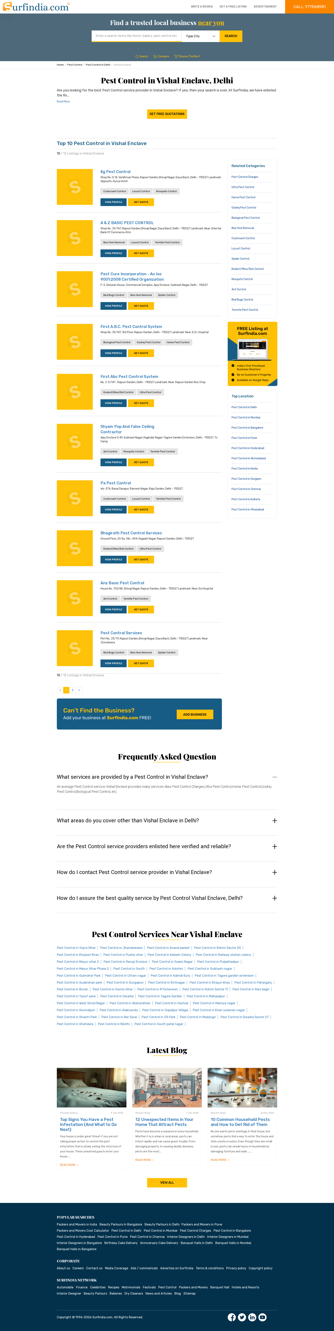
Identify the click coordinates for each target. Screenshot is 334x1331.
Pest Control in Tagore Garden (160, 996)
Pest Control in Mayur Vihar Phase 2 (83, 968)
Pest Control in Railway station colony (223, 955)
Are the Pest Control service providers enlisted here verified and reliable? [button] (144, 846)
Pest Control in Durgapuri (125, 982)
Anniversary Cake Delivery (159, 1243)
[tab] (167, 788)
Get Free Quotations (167, 114)
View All (167, 1182)
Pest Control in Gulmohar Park (79, 975)
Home (60, 64)
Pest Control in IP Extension (157, 989)
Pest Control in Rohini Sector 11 (205, 989)
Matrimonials (131, 1287)
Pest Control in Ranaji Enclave (125, 962)
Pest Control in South (129, 968)
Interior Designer (69, 1293)
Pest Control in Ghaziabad (248, 509)
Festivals (149, 1287)
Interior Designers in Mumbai (228, 1237)
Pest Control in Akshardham (130, 1003)
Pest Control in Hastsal (171, 1003)
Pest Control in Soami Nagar (172, 962)
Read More (63, 101)
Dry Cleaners (133, 1293)
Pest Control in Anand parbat (168, 948)
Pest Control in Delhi (98, 64)
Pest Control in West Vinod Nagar (81, 1003)
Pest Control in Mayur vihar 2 (78, 962)
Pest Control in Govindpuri (76, 1010)
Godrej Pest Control (148, 342)
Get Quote (141, 202)
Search (231, 36)
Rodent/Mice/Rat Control (118, 392)
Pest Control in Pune (244, 438)
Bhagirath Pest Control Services (131, 533)
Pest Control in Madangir (198, 1017)
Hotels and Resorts (245, 1287)
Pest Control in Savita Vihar (113, 989)
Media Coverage (116, 1268)
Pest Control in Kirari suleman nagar (219, 1010)
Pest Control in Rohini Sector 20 (217, 948)
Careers (78, 1268)
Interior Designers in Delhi (186, 1237)
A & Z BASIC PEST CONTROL (127, 222)
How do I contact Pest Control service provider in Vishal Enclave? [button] (134, 872)
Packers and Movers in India (77, 1224)
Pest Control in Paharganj (253, 982)
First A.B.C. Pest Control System (131, 326)
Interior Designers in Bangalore (79, 1243)
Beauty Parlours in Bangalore (121, 1224)
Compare (163, 56)
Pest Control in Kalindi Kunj (170, 975)
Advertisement (265, 6)
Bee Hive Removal (114, 242)
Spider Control (166, 295)
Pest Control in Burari (72, 989)
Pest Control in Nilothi (114, 1024)
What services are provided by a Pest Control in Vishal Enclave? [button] (132, 777)
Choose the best (189, 56)
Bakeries (116, 1293)
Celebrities (98, 1287)
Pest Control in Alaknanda (119, 1010)
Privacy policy (236, 1268)
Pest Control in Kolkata (246, 499)
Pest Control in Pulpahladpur (218, 962)
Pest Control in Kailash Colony (169, 955)
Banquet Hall (219, 1287)
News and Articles (159, 1293)
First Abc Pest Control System (129, 376)
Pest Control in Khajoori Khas (78, 955)
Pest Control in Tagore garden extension (224, 975)
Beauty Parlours (95, 1293)
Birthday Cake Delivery (121, 1243)
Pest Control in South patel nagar (159, 1024)
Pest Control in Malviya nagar (214, 1003)
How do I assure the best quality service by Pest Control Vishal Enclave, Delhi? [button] (150, 898)
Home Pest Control (178, 342)
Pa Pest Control (116, 483)
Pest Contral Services (121, 633)
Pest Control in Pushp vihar (123, 955)
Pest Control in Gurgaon (246, 479)
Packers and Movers (193, 1287)
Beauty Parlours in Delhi (162, 1224)
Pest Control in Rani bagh (251, 989)
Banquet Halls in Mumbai (233, 1243)
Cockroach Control (114, 191)
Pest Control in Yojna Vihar (76, 948)
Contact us (94, 1268)
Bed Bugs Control (113, 295)
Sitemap (189, 1293)
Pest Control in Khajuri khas (210, 982)
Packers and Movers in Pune (201, 1224)
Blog (177, 1293)
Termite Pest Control (167, 242)
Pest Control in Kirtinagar (166, 982)
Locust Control (141, 191)
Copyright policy (261, 1268)
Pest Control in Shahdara (75, 1024)
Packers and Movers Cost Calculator (83, 1230)
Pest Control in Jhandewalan (121, 948)
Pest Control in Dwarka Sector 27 (245, 1017)
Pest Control (74, 64)
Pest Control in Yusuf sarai (76, 996)
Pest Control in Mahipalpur (206, 996)
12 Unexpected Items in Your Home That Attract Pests (164, 1122)
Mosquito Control (166, 191)
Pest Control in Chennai (246, 489)
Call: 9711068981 (310, 6)
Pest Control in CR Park (158, 1017)
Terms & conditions (210, 1268)
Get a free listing (233, 6)
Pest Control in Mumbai (246, 417)
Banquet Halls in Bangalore (76, 1249)
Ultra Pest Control (150, 392)
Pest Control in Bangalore (247, 427)
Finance (82, 1287)
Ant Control (110, 451)
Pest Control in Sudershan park (79, 982)
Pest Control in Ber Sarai (119, 1017)
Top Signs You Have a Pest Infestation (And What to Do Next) (88, 1124)
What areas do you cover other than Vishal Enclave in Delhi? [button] (128, 821)
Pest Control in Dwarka (117, 996)
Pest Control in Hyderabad (248, 448)
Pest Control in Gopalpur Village (165, 1010)
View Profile (113, 202)
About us (63, 1268)
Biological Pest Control (116, 342)
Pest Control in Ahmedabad (249, 458)
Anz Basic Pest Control (122, 583)
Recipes (113, 1287)
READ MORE (68, 1165)
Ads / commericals (144, 1268)
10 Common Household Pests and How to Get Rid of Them (240, 1122)
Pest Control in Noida (245, 468)
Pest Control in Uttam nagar (125, 975)
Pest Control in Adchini (166, 968)
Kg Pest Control (115, 171)
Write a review (202, 6)
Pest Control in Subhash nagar (210, 968)
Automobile (65, 1287)
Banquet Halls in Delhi (197, 1243)
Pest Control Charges (245, 177)
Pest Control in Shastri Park (77, 1017)
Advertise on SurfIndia (176, 1268)
